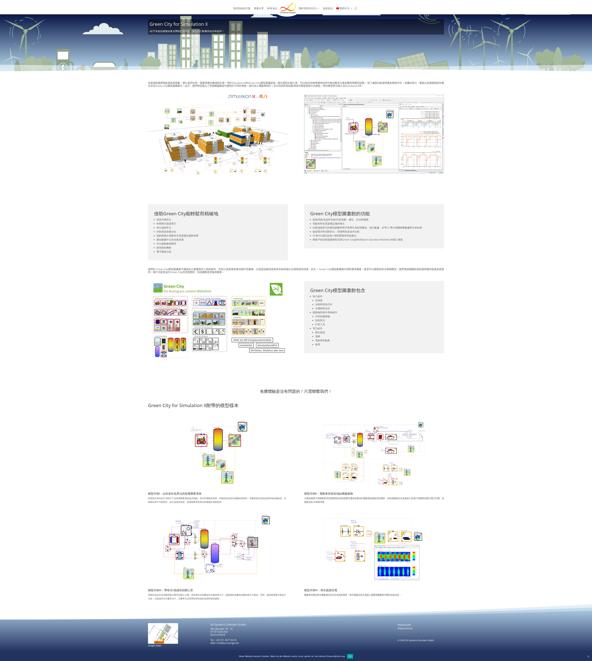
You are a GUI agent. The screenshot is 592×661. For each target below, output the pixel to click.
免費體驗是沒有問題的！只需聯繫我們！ (296, 391)
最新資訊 (328, 8)
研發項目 (272, 8)
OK (350, 656)
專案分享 (259, 8)
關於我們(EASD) (308, 8)
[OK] (588, 656)
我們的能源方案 (242, 8)
